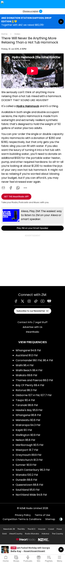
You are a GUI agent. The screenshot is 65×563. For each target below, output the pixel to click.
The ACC (32, 529)
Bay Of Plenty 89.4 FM (30, 385)
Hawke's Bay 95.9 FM (29, 410)
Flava (59, 529)
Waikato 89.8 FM (26, 375)
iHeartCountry (15, 533)
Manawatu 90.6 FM (28, 420)
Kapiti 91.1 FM (24, 430)
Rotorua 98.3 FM (26, 390)
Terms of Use (42, 515)
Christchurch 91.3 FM (29, 460)
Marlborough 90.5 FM (29, 445)
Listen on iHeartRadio (32, 550)
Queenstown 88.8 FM (29, 485)
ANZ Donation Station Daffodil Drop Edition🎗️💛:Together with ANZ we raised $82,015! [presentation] (32, 21)
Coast (51, 529)
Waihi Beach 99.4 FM (29, 370)
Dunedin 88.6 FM (26, 480)
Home (4, 34)
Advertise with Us (32, 327)
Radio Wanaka (32, 533)
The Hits (21, 529)
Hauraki (42, 529)
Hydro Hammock (27, 106)
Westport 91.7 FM (27, 450)
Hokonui (45, 533)
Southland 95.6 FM (27, 490)
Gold (4, 533)
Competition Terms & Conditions (22, 519)
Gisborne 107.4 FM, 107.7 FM (33, 395)
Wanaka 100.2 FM (27, 475)
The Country (57, 533)
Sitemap (50, 519)
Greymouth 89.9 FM (28, 455)
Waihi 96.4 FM (24, 365)
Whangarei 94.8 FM (28, 350)
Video (17, 34)
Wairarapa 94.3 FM (28, 425)
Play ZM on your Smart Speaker (32, 219)
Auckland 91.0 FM (27, 355)
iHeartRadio (32, 332)
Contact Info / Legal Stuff (33, 322)
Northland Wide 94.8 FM (31, 495)
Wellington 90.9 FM (28, 435)
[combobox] (25, 188)
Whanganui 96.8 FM (28, 415)
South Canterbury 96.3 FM (33, 470)
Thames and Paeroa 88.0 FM (34, 380)
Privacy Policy (23, 515)
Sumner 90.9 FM (26, 465)
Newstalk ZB (9, 529)
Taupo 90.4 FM (25, 400)
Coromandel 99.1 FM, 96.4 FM (34, 360)
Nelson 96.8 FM (25, 440)
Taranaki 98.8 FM (27, 405)
